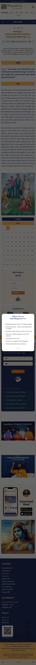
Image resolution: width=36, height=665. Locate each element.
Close (18, 348)
